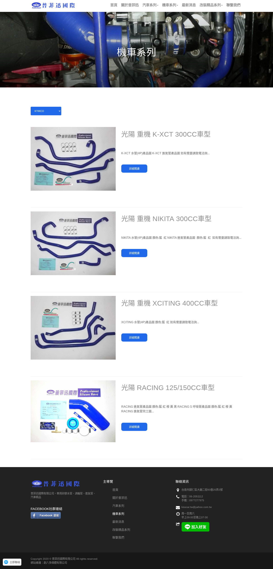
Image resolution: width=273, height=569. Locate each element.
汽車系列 (118, 505)
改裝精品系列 (121, 529)
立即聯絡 (15, 562)
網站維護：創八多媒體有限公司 (49, 562)
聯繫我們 (118, 537)
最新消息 (118, 521)
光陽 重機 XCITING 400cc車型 (169, 303)
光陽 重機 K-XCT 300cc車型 (166, 134)
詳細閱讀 (134, 168)
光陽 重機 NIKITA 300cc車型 (166, 219)
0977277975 (196, 500)
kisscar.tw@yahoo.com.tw (196, 507)
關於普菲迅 (119, 497)
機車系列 (118, 513)
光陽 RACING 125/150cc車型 (168, 388)
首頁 (115, 489)
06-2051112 (196, 496)
